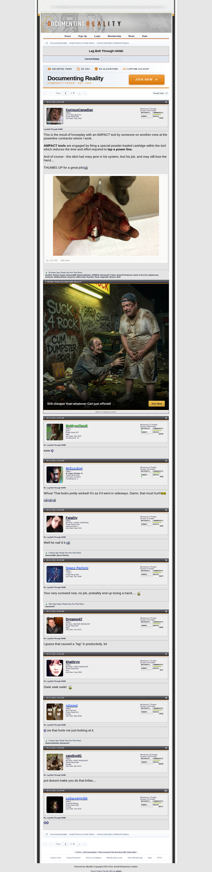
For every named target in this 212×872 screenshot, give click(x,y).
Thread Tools (159, 93)
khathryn (73, 662)
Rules (132, 36)
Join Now (144, 79)
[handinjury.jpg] (106, 216)
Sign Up (82, 36)
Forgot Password (73, 858)
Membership (114, 36)
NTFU (159, 858)
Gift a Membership (135, 858)
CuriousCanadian (79, 110)
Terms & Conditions (93, 858)
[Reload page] (46, 43)
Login (97, 36)
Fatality (72, 518)
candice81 (74, 756)
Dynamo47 (74, 619)
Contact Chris (55, 858)
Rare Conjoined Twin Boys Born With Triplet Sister (117, 852)
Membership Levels (114, 858)
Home (68, 36)
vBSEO (119, 871)
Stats (144, 36)
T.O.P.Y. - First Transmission (86, 852)
